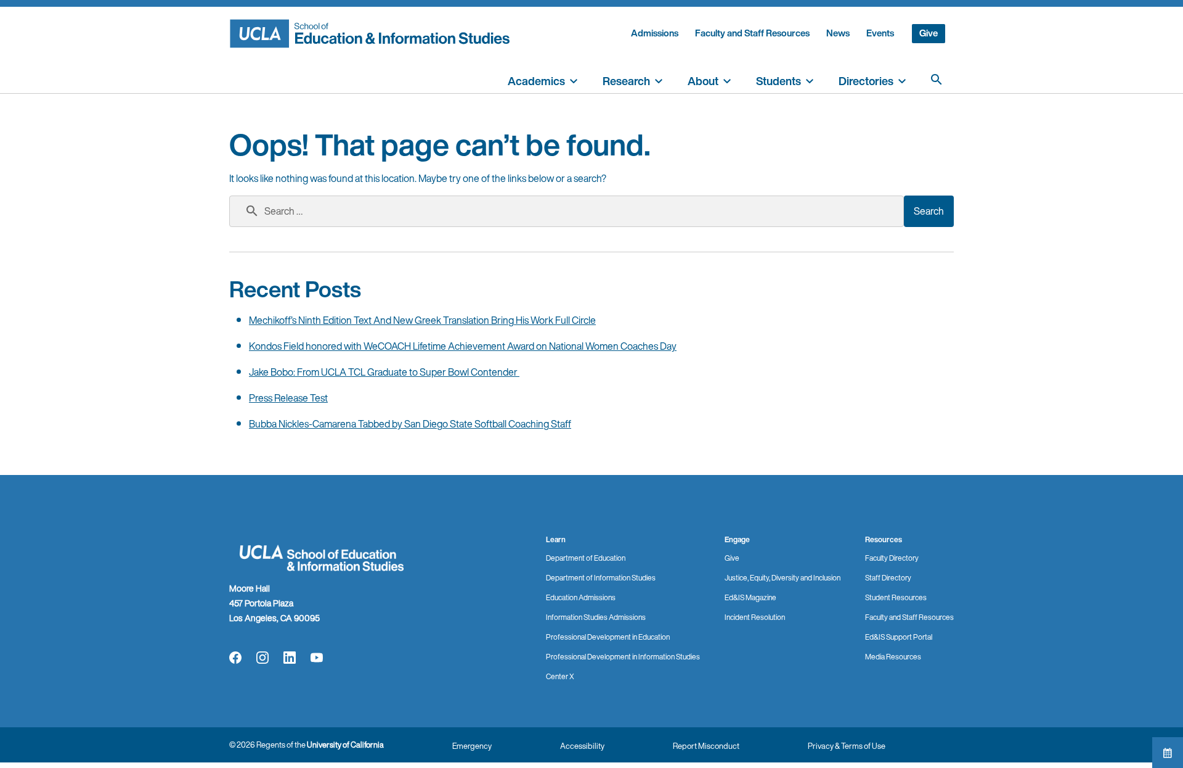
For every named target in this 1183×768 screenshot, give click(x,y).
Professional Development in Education (608, 637)
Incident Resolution (755, 617)
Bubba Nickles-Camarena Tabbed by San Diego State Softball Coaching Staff (410, 423)
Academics (536, 81)
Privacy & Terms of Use (846, 746)
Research (626, 81)
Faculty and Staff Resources (752, 33)
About (703, 81)
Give (928, 33)
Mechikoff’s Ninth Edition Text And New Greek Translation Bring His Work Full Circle (422, 320)
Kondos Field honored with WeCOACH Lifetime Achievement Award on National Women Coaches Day (463, 346)
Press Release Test (288, 397)
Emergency (472, 746)
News (838, 33)
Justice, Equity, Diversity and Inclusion (782, 577)
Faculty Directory (892, 558)
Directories (866, 81)
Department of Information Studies (601, 577)
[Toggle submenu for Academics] (573, 79)
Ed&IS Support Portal (898, 637)
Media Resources (893, 656)
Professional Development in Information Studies (623, 656)
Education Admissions (581, 597)
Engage (737, 539)
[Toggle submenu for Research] (658, 79)
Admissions (654, 33)
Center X (560, 676)
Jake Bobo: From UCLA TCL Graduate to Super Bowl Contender (384, 372)
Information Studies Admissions (596, 617)
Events (880, 33)
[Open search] (936, 79)
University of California (345, 745)
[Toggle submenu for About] (727, 79)
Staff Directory (888, 577)
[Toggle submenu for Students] (809, 79)
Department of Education (585, 558)
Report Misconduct (706, 746)
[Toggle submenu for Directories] (902, 79)
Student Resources (896, 597)
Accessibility (582, 746)
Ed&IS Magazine (750, 597)
